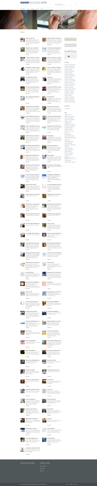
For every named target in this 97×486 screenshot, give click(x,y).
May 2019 (66, 95)
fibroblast (66, 129)
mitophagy (67, 146)
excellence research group (69, 127)
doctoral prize (72, 124)
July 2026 (66, 64)
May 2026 (73, 64)
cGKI (66, 119)
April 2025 (66, 69)
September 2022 (72, 79)
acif (70, 114)
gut (66, 132)
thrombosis (67, 156)
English (75, 4)
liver (66, 143)
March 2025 (70, 69)
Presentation (22, 8)
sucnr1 (66, 154)
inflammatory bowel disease (69, 141)
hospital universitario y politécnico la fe (70, 138)
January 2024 (72, 74)
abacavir (66, 114)
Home (68, 484)
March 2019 (70, 95)
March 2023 (70, 77)
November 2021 (67, 82)
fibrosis (70, 129)
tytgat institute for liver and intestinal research (69, 158)
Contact (41, 8)
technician (70, 154)
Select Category (67, 108)
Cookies (71, 484)
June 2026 (69, 64)
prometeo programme (68, 151)
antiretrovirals (67, 116)
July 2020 (71, 87)
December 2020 (67, 87)
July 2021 (71, 82)
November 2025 (72, 66)
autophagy (72, 116)
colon (70, 121)
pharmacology (70, 149)
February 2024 (67, 74)
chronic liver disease (71, 119)
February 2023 (67, 79)
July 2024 (66, 72)
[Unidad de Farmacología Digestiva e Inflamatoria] (33, 3)
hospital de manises (68, 134)
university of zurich (68, 160)
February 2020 (67, 90)
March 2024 (70, 72)
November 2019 (67, 92)
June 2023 (66, 77)
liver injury (70, 143)
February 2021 (71, 85)
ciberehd (66, 121)
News (37, 8)
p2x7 (66, 149)
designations (67, 124)
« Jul (65, 50)
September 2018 (67, 100)
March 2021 (66, 85)
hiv (68, 132)
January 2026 (67, 66)
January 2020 (72, 90)
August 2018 (72, 100)
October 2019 (72, 92)
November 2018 (67, 98)
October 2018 (72, 98)
